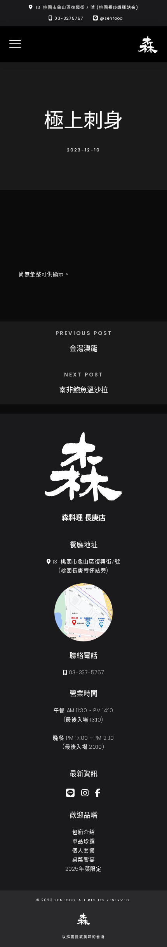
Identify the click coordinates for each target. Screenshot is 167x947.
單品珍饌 (83, 841)
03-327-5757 (86, 672)
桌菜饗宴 (83, 859)
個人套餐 (83, 850)
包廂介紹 (83, 832)
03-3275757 (69, 18)
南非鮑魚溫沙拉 (83, 390)
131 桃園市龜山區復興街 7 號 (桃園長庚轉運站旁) (87, 7)
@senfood (111, 18)
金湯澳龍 (83, 349)
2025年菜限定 (84, 869)
